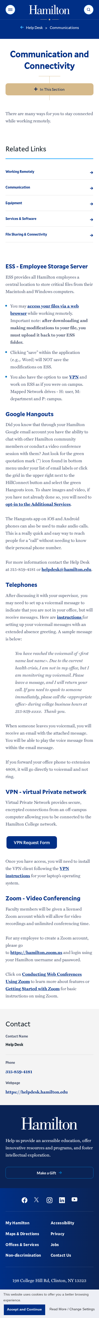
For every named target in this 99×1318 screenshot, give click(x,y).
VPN (74, 377)
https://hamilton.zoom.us (36, 952)
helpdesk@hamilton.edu (66, 569)
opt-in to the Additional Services (38, 504)
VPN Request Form (32, 842)
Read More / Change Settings (72, 1309)
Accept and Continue (24, 1309)
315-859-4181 (19, 1071)
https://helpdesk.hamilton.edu (37, 1092)
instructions (69, 617)
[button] (10, 10)
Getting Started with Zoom (33, 988)
